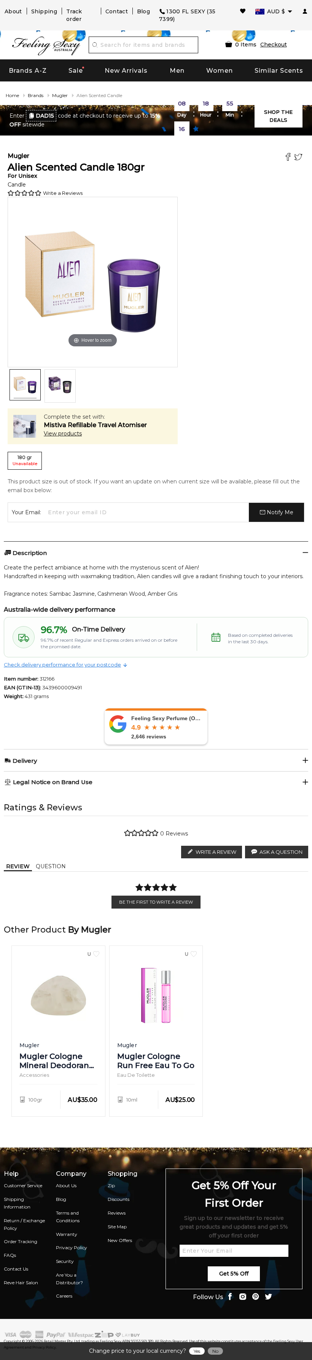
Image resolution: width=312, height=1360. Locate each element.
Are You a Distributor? (69, 1278)
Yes (197, 1351)
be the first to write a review (156, 902)
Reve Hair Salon (21, 1282)
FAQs (10, 1255)
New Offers (120, 1240)
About (13, 11)
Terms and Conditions (68, 1216)
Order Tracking (20, 1241)
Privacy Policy (71, 1247)
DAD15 (45, 115)
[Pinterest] (255, 1297)
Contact (116, 11)
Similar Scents (279, 70)
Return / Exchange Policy (24, 1224)
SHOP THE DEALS (278, 116)
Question (51, 866)
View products (63, 433)
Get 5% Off (233, 1273)
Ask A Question (280, 852)
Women (219, 70)
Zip (111, 1185)
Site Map (117, 1226)
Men (177, 70)
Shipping (44, 11)
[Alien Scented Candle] (25, 384)
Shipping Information (17, 1203)
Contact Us (16, 1269)
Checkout (273, 44)
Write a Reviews (63, 193)
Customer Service (23, 1185)
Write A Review (216, 852)
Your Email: (26, 512)
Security (65, 1261)
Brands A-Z (28, 70)
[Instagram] (242, 1297)
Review (18, 866)
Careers (64, 1296)
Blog (143, 11)
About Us (66, 1185)
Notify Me (279, 512)
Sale (75, 70)
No (215, 1351)
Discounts (118, 1199)
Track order (74, 15)
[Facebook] (289, 157)
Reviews (117, 1213)
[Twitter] (299, 157)
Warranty (66, 1234)
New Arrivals (126, 70)
